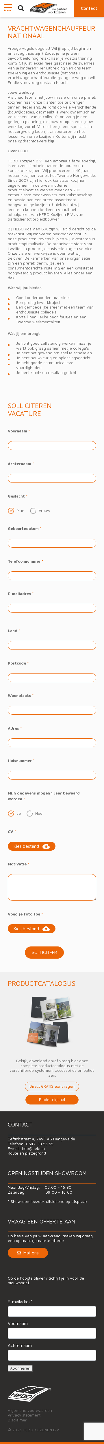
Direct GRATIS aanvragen (52, 1086)
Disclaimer (17, 1420)
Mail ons (31, 1252)
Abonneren (20, 1368)
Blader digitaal (52, 1099)
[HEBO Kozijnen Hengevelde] (48, 8)
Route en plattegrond (27, 1153)
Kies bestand (26, 846)
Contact (89, 8)
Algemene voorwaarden (30, 1410)
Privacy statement (24, 1415)
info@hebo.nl (34, 1148)
